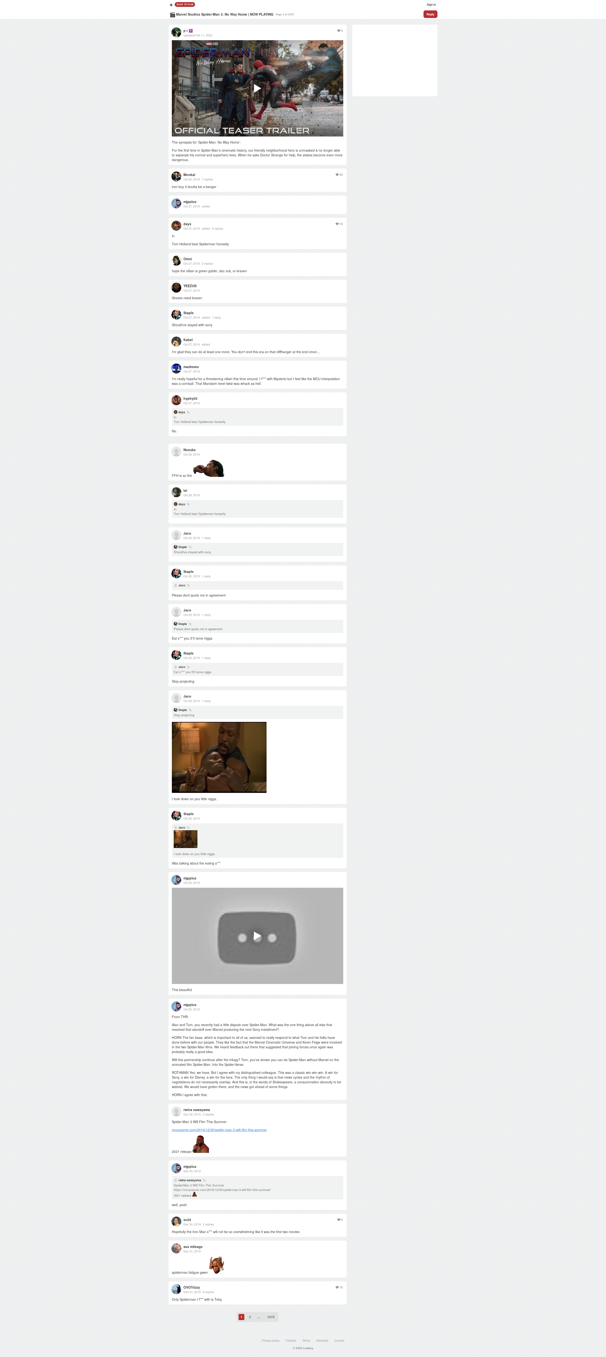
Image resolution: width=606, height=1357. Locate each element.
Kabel (188, 339)
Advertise (322, 1340)
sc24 (187, 1219)
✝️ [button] (191, 30)
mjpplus (189, 201)
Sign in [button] (431, 4)
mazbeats (191, 366)
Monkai (189, 174)
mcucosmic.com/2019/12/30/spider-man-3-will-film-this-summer (219, 1129)
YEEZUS (189, 285)
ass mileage (193, 1246)
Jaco (187, 533)
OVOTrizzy (191, 1287)
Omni (187, 258)
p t (185, 30)
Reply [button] (430, 14)
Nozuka (189, 449)
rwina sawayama (196, 1109)
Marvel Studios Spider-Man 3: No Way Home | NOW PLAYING (224, 14)
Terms (306, 1340)
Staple (188, 312)
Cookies (290, 1340)
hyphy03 (190, 398)
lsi (185, 490)
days (187, 223)
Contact (339, 1340)
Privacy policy (271, 1340)
